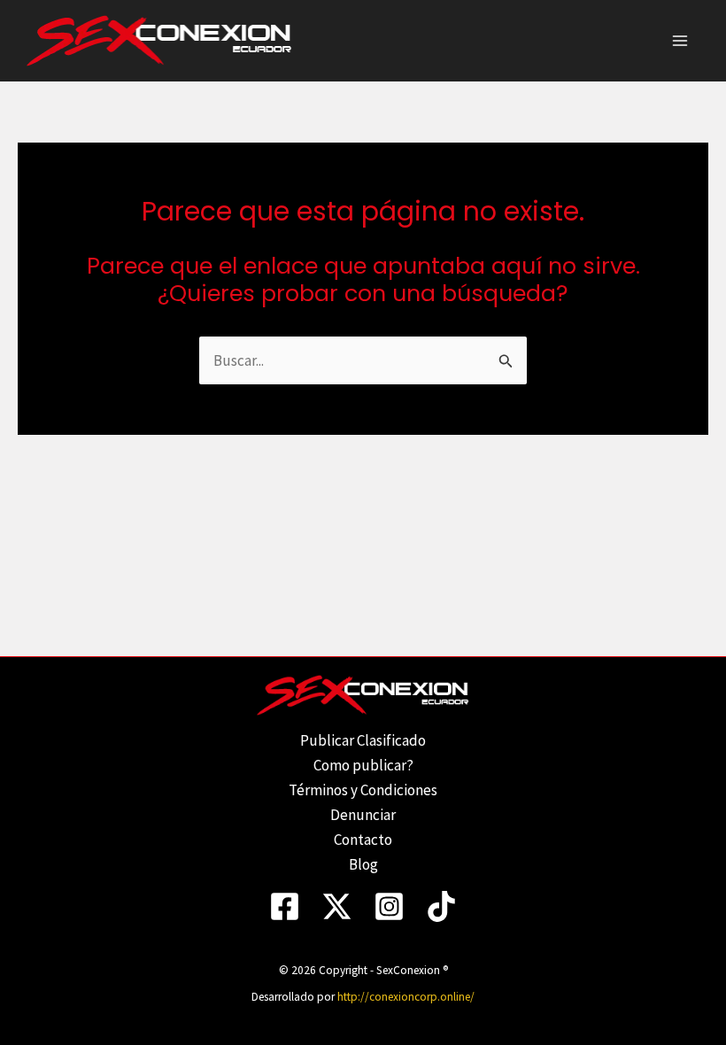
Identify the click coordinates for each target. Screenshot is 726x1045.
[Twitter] (337, 906)
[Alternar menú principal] (679, 40)
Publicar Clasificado (363, 740)
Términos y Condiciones (363, 790)
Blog (363, 864)
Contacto (363, 839)
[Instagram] (389, 906)
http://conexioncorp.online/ (406, 996)
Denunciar (363, 814)
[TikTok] (441, 906)
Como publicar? (363, 765)
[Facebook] (284, 906)
